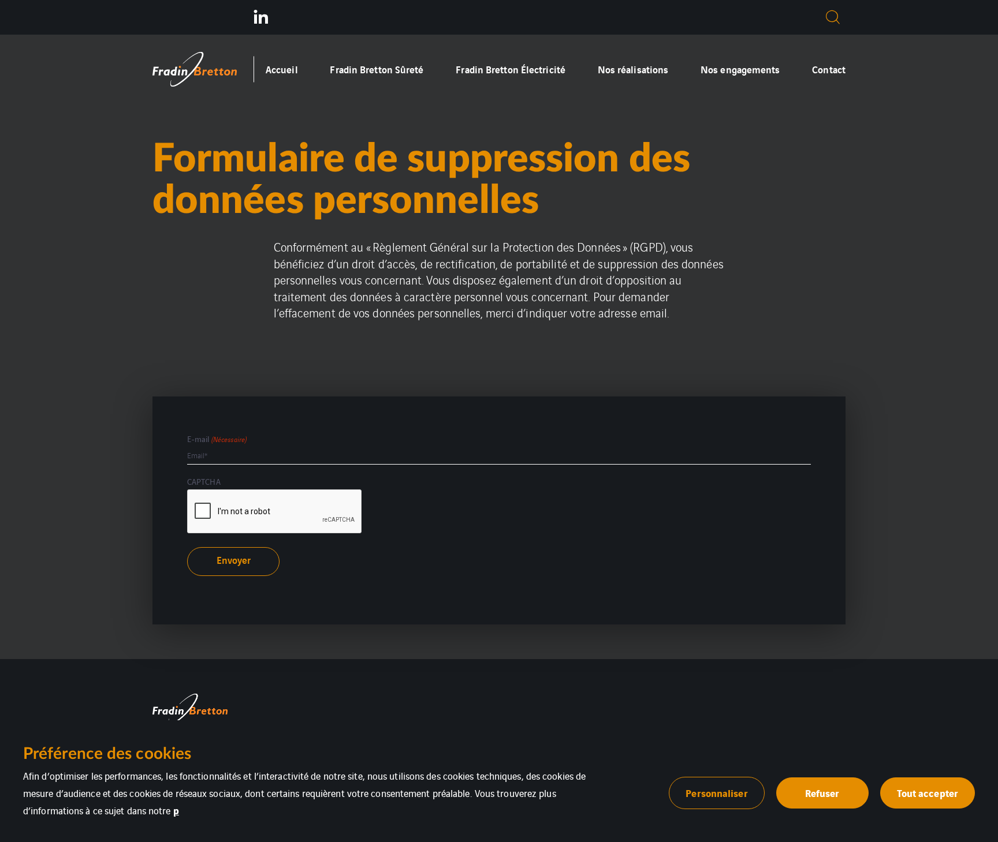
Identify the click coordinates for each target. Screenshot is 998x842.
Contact (829, 69)
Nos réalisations (633, 69)
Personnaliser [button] (716, 792)
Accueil (282, 69)
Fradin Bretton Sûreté (376, 69)
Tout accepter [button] (927, 792)
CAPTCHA (204, 481)
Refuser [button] (822, 792)
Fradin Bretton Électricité (510, 69)
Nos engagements (740, 69)
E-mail (217, 438)
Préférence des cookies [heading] (107, 754)
